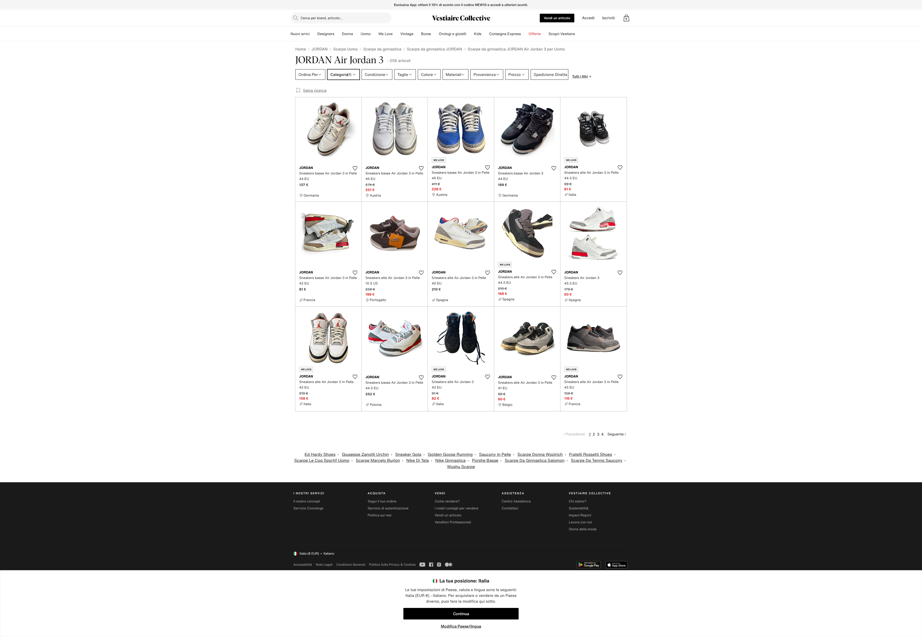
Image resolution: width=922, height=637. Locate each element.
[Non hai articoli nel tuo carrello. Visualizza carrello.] (626, 18)
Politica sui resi (379, 515)
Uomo (366, 34)
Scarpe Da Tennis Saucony (596, 461)
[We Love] (396, 34)
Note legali (324, 564)
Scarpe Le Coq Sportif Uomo (321, 461)
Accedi (588, 17)
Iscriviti (608, 17)
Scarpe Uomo (345, 49)
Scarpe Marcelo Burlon (378, 461)
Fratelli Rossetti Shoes (590, 454)
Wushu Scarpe (461, 467)
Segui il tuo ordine (382, 501)
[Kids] (485, 34)
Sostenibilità (578, 508)
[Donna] (357, 34)
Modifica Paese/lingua (461, 626)
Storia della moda (582, 529)
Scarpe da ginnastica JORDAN (434, 49)
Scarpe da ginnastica (382, 49)
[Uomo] (374, 34)
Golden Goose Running (450, 454)
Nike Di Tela (417, 461)
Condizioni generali (350, 564)
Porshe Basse (485, 461)
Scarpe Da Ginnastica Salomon (534, 461)
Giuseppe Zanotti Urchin (365, 454)
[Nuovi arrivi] (313, 34)
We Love (385, 34)
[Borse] (435, 34)
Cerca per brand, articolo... (322, 17)
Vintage (406, 34)
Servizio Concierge (308, 508)
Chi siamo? (577, 501)
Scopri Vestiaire (561, 34)
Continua (461, 614)
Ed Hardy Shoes (320, 454)
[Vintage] (417, 34)
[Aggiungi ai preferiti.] (355, 168)
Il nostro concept (306, 501)
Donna (347, 34)
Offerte (534, 34)
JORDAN (319, 49)
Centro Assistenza (516, 501)
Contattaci (510, 508)
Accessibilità (302, 564)
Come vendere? (447, 501)
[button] (626, 18)
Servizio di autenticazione (388, 508)
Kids (477, 34)
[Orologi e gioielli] (470, 34)
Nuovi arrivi (300, 34)
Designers (325, 34)
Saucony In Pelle (495, 454)
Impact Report (580, 515)
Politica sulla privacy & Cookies (392, 564)
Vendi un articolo (557, 17)
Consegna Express (505, 34)
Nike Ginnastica (450, 461)
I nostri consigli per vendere (456, 508)
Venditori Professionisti (453, 522)
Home (300, 49)
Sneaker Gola (408, 454)
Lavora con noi (580, 522)
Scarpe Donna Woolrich (540, 454)
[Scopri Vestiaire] (579, 34)
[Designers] (338, 34)
